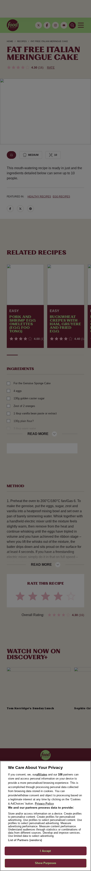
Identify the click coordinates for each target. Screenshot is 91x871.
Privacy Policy (44, 803)
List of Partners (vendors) (25, 840)
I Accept (45, 851)
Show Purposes (45, 863)
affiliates (41, 774)
